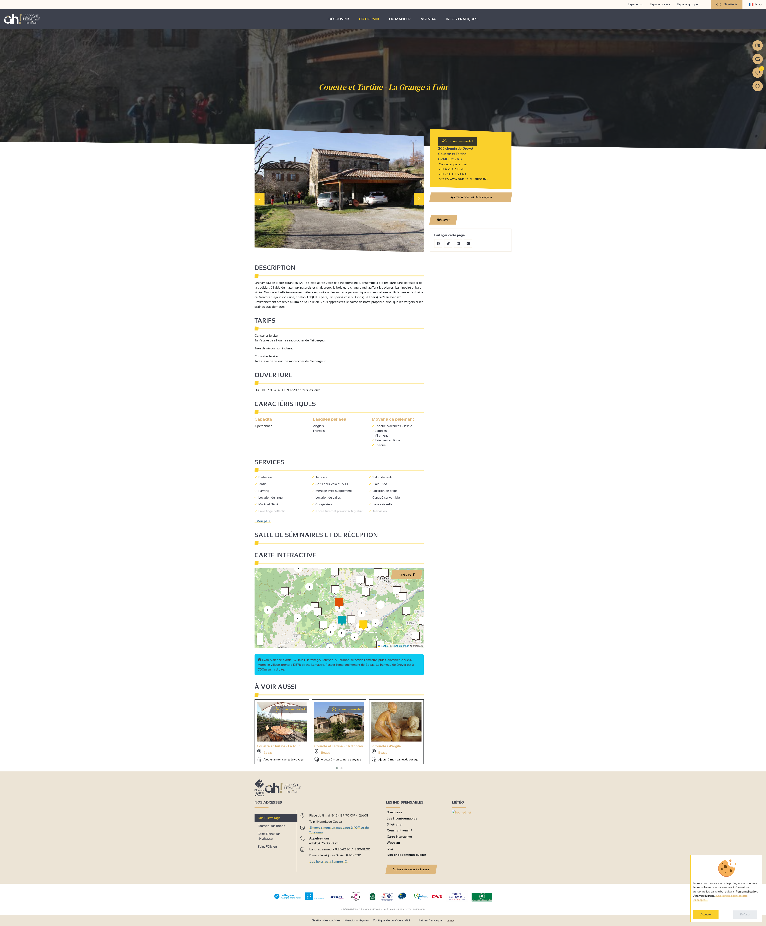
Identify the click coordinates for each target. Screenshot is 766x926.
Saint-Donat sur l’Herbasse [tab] (269, 836)
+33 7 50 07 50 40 (452, 174)
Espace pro (635, 4)
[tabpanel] (340, 839)
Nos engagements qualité (406, 854)
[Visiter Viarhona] (421, 898)
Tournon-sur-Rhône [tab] (271, 825)
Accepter (706, 914)
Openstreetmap (401, 645)
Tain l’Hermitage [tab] (269, 817)
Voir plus (262, 521)
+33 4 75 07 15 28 (451, 169)
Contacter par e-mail (452, 164)
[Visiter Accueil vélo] (372, 899)
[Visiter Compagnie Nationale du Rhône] (437, 897)
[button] (318, 612)
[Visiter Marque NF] (402, 899)
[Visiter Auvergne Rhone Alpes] (287, 899)
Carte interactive (399, 836)
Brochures (394, 812)
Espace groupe (687, 4)
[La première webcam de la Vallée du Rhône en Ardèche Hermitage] (757, 45)
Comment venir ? (399, 830)
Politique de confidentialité (392, 920)
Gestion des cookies (326, 920)
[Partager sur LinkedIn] (458, 244)
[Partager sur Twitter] (448, 244)
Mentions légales (357, 920)
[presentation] (260, 199)
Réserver (443, 219)
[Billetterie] (757, 59)
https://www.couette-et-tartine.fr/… (463, 178)
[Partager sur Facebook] (438, 244)
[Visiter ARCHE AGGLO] (355, 901)
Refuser (745, 914)
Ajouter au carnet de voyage (470, 197)
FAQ (390, 848)
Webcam (393, 842)
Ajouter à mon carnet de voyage (284, 759)
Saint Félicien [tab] (267, 846)
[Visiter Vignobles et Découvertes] (482, 896)
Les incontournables (402, 818)
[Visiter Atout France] (387, 896)
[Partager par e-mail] (468, 244)
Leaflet (384, 645)
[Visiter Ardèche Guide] (337, 899)
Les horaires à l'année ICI (328, 861)
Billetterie (730, 4)
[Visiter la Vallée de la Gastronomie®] (457, 901)
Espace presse (660, 4)
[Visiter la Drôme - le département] (314, 899)
